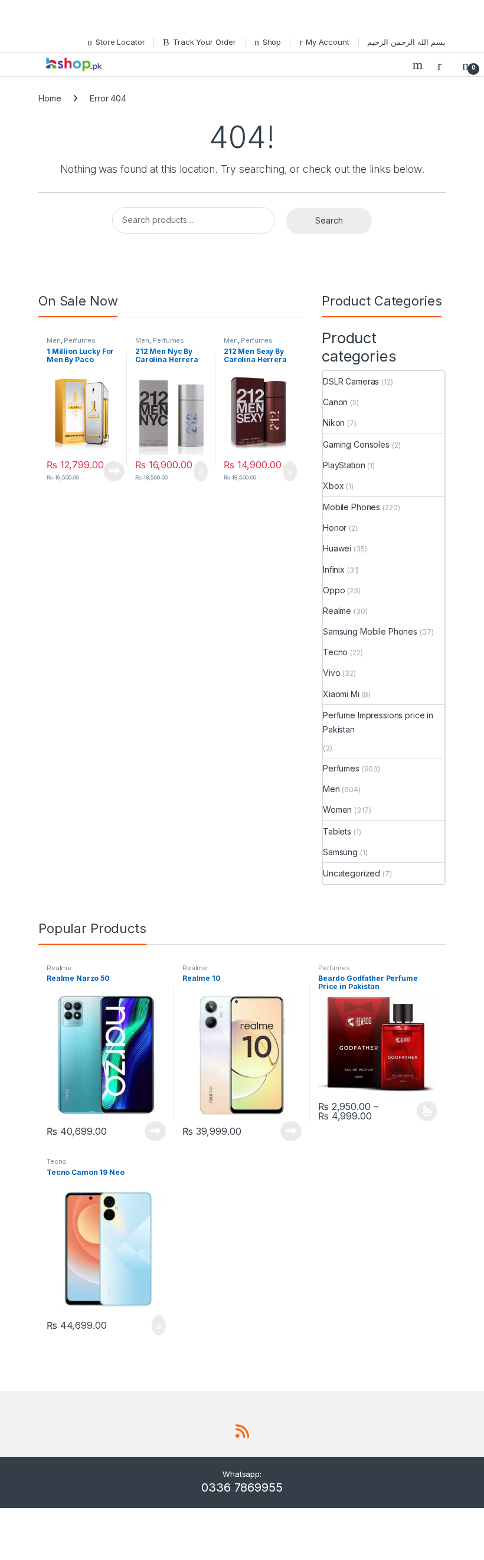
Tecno (335, 652)
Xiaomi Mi (341, 694)
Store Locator (120, 42)
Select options (423, 1111)
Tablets (337, 831)
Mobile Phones (351, 507)
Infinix (334, 569)
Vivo (331, 673)
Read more (114, 471)
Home (49, 98)
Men (54, 340)
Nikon (334, 423)
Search (419, 64)
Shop (272, 42)
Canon (335, 402)
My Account (327, 42)
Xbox (333, 486)
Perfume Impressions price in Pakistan (378, 722)
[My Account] (443, 65)
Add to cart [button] (200, 471)
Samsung (340, 852)
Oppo (334, 590)
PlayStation (344, 465)
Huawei (337, 548)
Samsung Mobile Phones (370, 631)
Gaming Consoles (356, 444)
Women (337, 809)
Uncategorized (351, 873)
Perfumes (80, 340)
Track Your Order (204, 42)
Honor (334, 528)
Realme (337, 611)
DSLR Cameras (351, 381)
